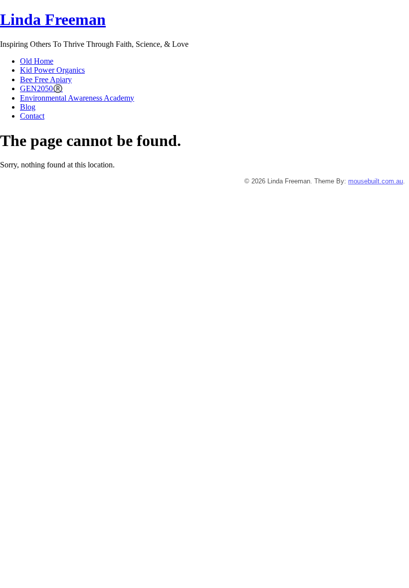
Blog (27, 107)
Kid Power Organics (52, 70)
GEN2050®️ (41, 88)
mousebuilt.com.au (375, 181)
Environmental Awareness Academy (77, 98)
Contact (32, 116)
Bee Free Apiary (46, 79)
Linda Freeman (53, 19)
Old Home (36, 61)
